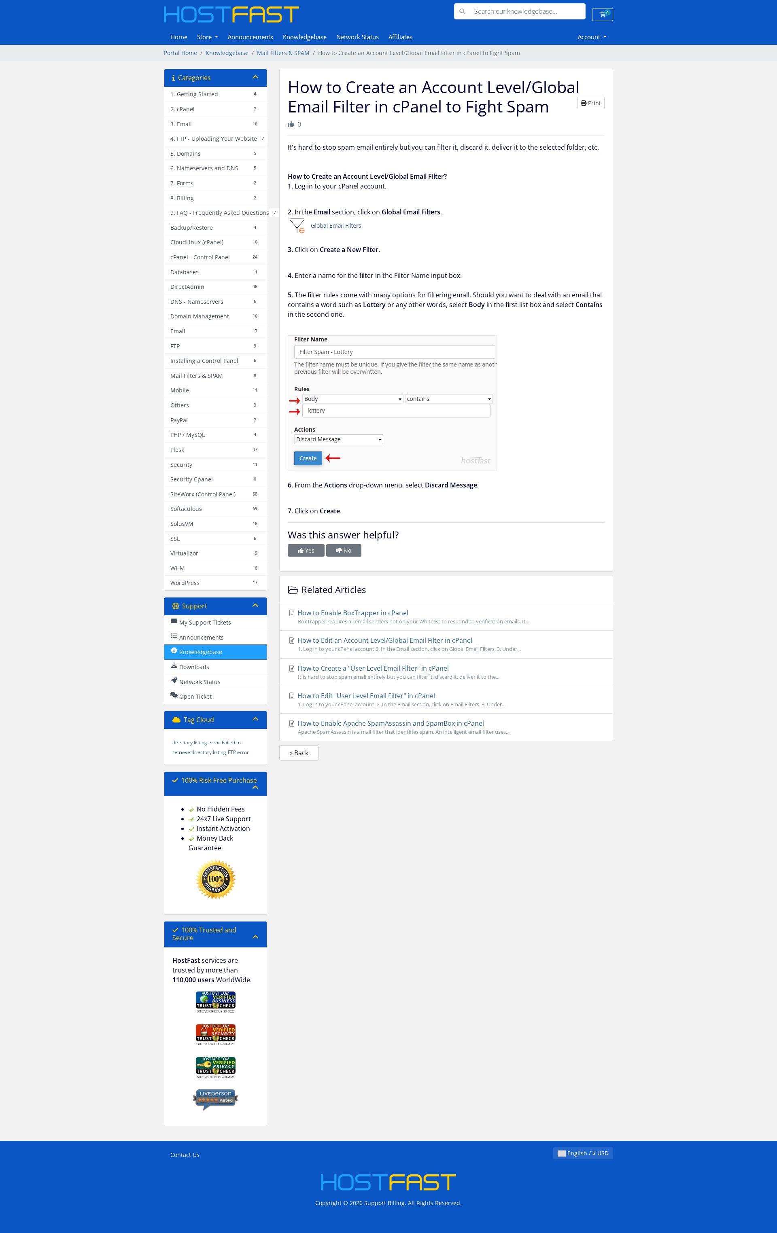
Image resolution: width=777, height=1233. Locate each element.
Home (178, 37)
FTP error (238, 752)
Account (590, 37)
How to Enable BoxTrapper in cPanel (412, 616)
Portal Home (180, 53)
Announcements (250, 37)
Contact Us (185, 1155)
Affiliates (400, 37)
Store (205, 37)
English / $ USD (587, 1153)
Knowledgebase (305, 37)
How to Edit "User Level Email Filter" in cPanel (400, 699)
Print (593, 103)
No (346, 550)
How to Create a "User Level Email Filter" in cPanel (397, 672)
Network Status (357, 37)
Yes (309, 550)
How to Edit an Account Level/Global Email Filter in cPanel (408, 644)
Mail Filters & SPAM (283, 53)
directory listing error (196, 742)
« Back (298, 752)
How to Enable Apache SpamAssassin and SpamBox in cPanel (403, 727)
